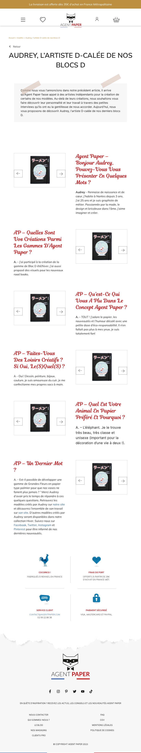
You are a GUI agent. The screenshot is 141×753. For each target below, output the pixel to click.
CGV (102, 720)
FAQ (102, 714)
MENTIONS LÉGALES (102, 725)
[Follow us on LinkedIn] (58, 691)
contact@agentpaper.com (44, 614)
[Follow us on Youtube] (82, 691)
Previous (18, 173)
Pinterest (19, 529)
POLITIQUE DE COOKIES (102, 730)
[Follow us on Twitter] (74, 691)
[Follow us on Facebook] (50, 691)
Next (61, 173)
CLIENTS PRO (39, 735)
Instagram (44, 525)
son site (23, 512)
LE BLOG (38, 725)
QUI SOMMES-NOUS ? (39, 720)
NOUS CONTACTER (38, 714)
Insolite (20, 38)
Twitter (32, 525)
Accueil (12, 38)
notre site (59, 504)
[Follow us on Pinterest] (66, 691)
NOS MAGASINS (39, 730)
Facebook (20, 525)
